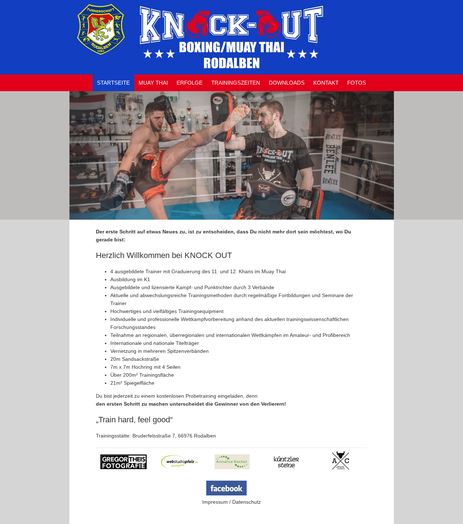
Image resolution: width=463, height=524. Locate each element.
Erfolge (190, 83)
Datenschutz (246, 502)
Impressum (215, 502)
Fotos (356, 83)
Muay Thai (153, 83)
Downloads (287, 83)
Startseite (113, 83)
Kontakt (326, 83)
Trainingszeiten (235, 83)
